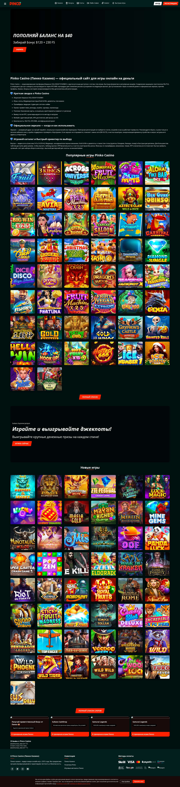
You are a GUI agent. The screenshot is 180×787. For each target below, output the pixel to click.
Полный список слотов (90, 711)
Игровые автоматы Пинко (74, 768)
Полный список (90, 397)
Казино (60, 3)
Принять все (138, 781)
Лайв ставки (94, 3)
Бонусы (71, 3)
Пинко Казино (69, 761)
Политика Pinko (70, 765)
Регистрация (170, 3)
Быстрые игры (120, 3)
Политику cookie (61, 784)
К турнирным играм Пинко (22, 734)
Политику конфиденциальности (79, 784)
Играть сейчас (22, 443)
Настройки (126, 781)
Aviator (106, 3)
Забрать (19, 49)
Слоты (82, 3)
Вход (157, 3)
